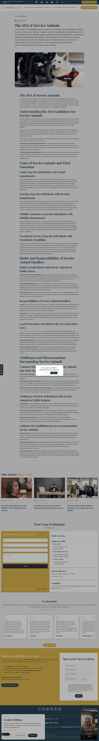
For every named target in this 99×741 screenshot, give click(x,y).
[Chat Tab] (49, 370)
